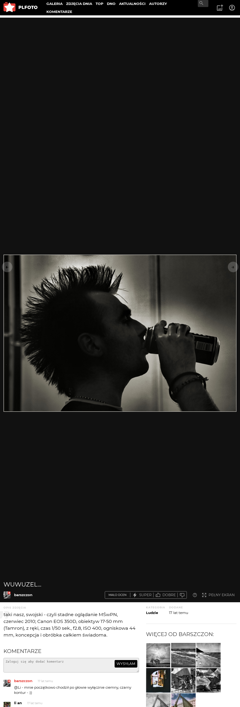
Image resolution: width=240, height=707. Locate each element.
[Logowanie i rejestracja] (232, 7)
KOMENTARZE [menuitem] (59, 11)
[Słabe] (182, 595)
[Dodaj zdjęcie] (219, 7)
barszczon (23, 595)
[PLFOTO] (20, 7)
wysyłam (125, 663)
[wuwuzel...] (7, 594)
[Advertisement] (120, 50)
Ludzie (152, 612)
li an (18, 703)
